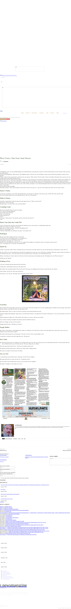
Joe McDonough (5, 161)
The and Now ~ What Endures (12, 517)
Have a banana (3, 489)
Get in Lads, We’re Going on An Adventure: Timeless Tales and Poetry (22, 534)
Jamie (1, 508)
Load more (2, 501)
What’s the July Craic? (67, 450)
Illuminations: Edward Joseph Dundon (13, 526)
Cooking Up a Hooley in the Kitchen (11, 509)
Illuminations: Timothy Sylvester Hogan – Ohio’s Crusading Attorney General (54, 512)
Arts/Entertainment (5, 117)
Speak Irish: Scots (3, 450)
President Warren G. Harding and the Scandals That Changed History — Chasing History (18, 512)
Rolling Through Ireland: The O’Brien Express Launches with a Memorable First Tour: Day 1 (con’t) (26, 522)
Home (1, 117)
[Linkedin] (7, 600)
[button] (69, 112)
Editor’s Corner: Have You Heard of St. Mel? (15, 521)
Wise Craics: (2, 461)
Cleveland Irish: (3, 560)
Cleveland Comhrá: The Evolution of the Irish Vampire (17, 523)
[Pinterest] (18, 167)
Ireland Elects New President (5, 555)
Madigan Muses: (8, 506)
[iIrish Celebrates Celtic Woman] (30, 71)
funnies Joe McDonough (8, 438)
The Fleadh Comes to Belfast (4, 456)
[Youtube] (15, 600)
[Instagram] (4, 600)
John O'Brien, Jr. (3, 527)
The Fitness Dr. (9, 515)
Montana (2, 506)
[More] (26, 167)
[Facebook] (10, 167)
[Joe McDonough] (1, 161)
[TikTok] (10, 600)
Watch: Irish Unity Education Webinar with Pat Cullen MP (10, 494)
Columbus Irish (8, 511)
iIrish (22, 438)
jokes (24, 438)
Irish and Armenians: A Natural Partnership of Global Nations (16, 510)
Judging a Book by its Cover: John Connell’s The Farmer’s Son (17, 533)
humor (19, 438)
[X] (14, 167)
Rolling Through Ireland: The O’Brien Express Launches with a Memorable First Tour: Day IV (24, 524)
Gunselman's (15, 438)
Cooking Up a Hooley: (8, 508)
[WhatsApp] (22, 167)
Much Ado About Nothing (14, 514)
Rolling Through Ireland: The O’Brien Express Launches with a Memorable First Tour (26, 532)
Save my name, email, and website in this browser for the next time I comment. (15, 478)
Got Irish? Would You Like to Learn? (7, 498)
